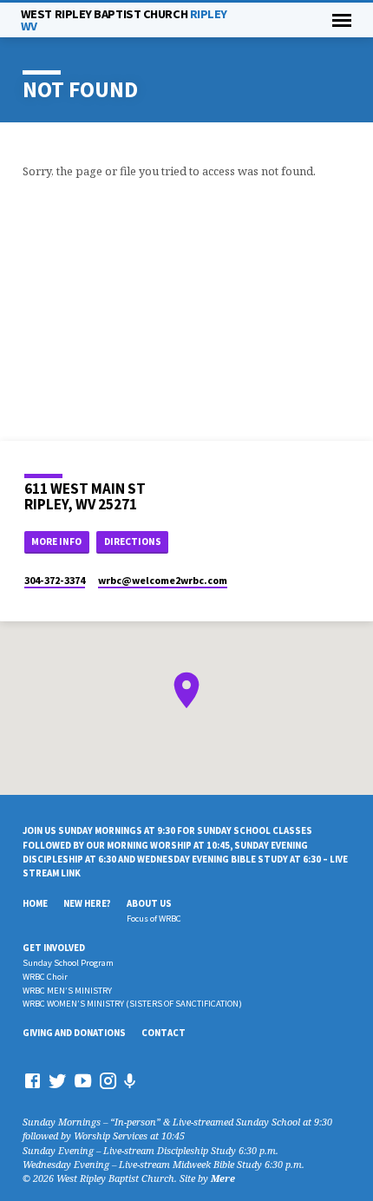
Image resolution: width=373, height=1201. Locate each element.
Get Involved (54, 948)
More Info (56, 541)
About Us (149, 903)
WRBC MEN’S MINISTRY (67, 990)
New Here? (87, 903)
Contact (163, 1033)
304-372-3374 (54, 580)
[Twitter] (58, 1080)
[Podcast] (130, 1080)
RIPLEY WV (124, 20)
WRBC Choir (45, 976)
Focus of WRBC (154, 918)
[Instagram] (108, 1080)
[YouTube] (83, 1080)
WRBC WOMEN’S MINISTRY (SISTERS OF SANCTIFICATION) (132, 1003)
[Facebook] (33, 1080)
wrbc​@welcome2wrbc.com (162, 580)
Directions (132, 541)
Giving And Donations (74, 1033)
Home (35, 903)
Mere (223, 1178)
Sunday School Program (68, 962)
